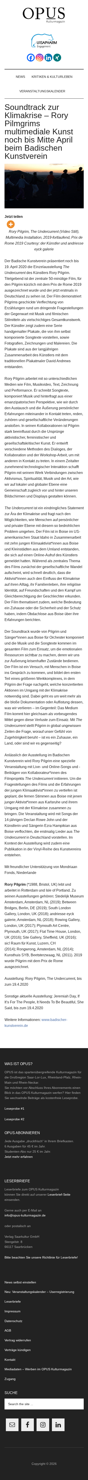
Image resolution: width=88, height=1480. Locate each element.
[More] (11, 224)
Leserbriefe (13, 1301)
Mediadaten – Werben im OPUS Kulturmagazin (38, 1369)
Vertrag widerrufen (18, 1340)
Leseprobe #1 (14, 1108)
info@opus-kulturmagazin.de (25, 1215)
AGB (8, 1330)
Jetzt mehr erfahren (19, 1157)
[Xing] (57, 58)
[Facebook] (31, 58)
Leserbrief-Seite (59, 1194)
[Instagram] (40, 58)
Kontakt (10, 1359)
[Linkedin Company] (48, 58)
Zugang (10, 1379)
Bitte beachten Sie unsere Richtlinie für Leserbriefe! (41, 1257)
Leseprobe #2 (14, 1119)
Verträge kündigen (18, 1350)
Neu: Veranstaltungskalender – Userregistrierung (39, 1292)
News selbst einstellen (20, 1282)
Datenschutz (13, 1321)
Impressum (13, 1311)
